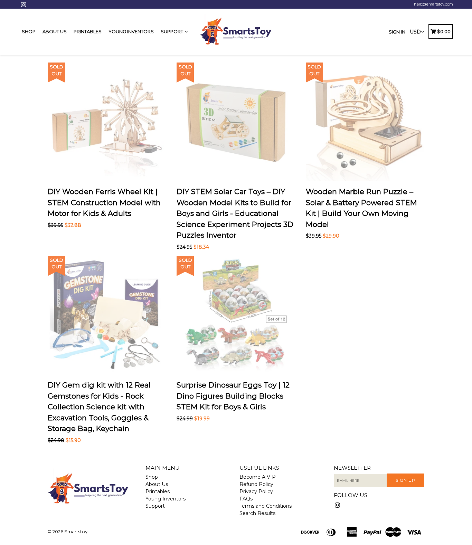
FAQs (246, 499)
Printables (88, 31)
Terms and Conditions (265, 506)
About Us (55, 31)
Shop (29, 31)
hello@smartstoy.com (433, 4)
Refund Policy (256, 484)
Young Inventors (131, 31)
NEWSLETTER (352, 468)
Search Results (257, 513)
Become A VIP (257, 477)
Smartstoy (75, 531)
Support (172, 31)
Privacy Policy (256, 491)
